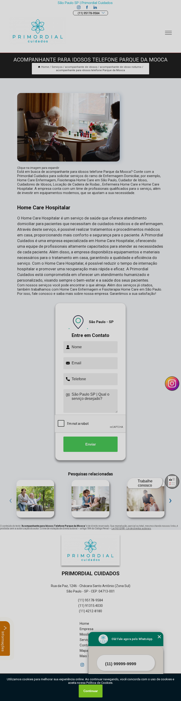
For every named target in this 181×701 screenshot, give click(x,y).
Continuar (90, 691)
